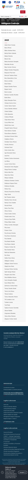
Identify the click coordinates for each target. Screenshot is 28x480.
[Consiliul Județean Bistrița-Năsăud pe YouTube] (22, 16)
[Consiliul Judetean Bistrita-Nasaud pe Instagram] (24, 16)
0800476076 (20, 342)
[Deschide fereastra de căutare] (26, 16)
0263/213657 (20, 343)
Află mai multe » (12, 477)
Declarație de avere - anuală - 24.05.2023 (12, 30)
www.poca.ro (22, 460)
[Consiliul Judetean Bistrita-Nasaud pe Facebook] (20, 16)
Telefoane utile (9, 421)
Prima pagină (4, 18)
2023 (8, 20)
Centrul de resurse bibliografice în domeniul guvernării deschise (13, 393)
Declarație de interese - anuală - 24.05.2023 (13, 32)
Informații (11, 18)
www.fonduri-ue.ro (21, 464)
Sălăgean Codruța (15, 20)
